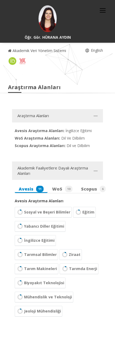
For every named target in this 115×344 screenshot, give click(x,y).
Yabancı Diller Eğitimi (44, 226)
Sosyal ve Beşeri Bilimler (47, 212)
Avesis (30, 189)
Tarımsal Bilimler (40, 254)
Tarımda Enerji (83, 268)
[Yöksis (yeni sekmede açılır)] (22, 61)
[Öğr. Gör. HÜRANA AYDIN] (47, 18)
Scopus (92, 189)
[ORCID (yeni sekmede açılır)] (12, 61)
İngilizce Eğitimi (39, 240)
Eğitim (88, 212)
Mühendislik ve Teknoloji (48, 296)
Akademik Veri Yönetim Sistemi (38, 50)
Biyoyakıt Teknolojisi (44, 282)
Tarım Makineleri (40, 268)
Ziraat (74, 254)
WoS (61, 189)
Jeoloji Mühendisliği (42, 311)
